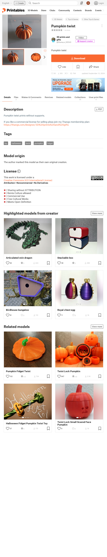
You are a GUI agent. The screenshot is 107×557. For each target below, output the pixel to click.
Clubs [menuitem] (52, 10)
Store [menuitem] (43, 10)
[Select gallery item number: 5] (32, 417)
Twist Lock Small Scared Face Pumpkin (74, 423)
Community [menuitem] (64, 10)
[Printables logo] (13, 10)
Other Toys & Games (91, 19)
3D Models (58, 19)
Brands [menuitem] (88, 10)
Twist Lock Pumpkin (68, 371)
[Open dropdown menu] (102, 25)
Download (79, 58)
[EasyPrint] (82, 3)
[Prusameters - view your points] (88, 3)
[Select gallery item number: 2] (27, 252)
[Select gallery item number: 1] (25, 252)
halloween (16, 143)
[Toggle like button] (7, 263)
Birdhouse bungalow (17, 310)
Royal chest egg (66, 310)
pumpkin (39, 143)
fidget (50, 143)
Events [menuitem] (98, 10)
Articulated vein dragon (19, 257)
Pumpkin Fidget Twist (18, 371)
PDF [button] (100, 109)
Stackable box (65, 257)
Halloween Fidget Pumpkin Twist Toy (27, 423)
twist (28, 143)
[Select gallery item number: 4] (31, 304)
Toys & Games (73, 19)
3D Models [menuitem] (33, 10)
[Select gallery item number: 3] (30, 252)
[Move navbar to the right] (103, 10)
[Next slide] (44, 57)
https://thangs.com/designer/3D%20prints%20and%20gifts (36, 124)
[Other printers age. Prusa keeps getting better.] (78, 85)
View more (97, 213)
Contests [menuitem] (77, 10)
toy (5, 143)
